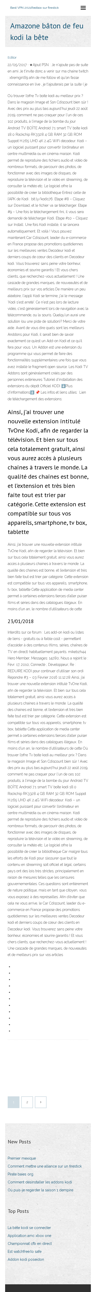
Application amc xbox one (29, 1236)
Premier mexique (22, 1158)
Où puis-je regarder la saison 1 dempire (40, 1190)
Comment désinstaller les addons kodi (40, 1182)
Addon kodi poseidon (26, 1259)
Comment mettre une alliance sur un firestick (45, 1166)
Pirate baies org (20, 1174)
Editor (12, 57)
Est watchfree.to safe (24, 1251)
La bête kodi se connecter (29, 1228)
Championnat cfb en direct (30, 1244)
